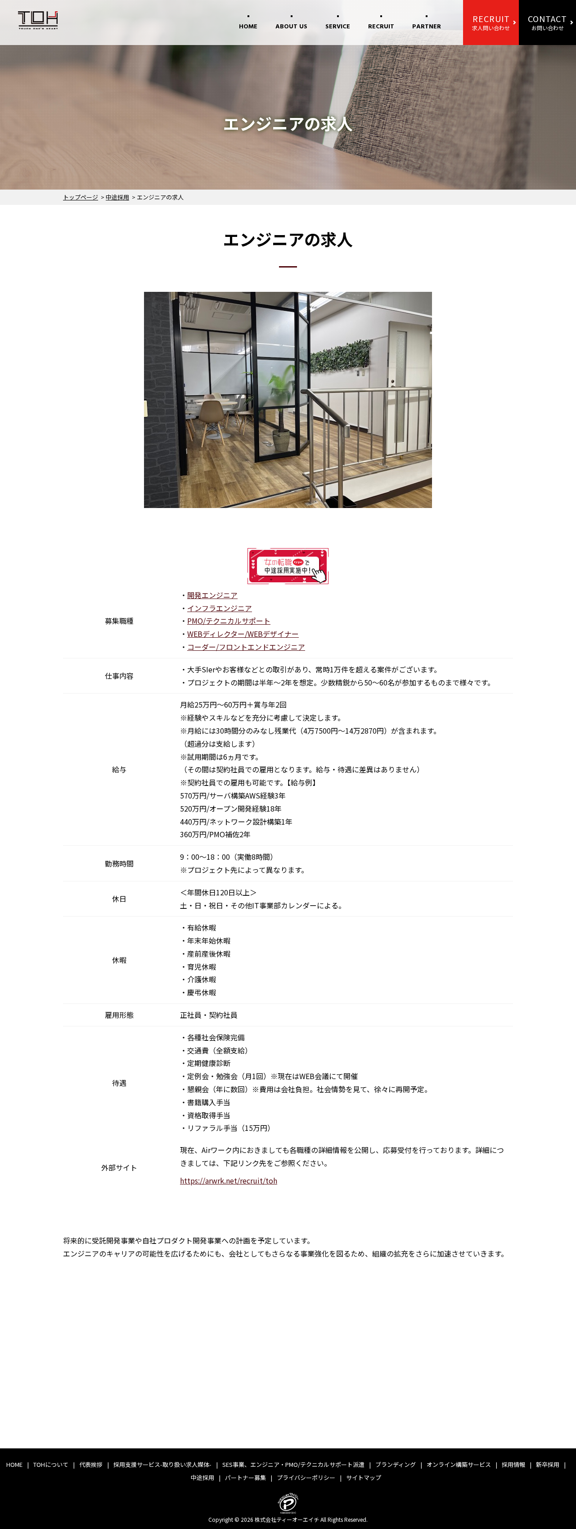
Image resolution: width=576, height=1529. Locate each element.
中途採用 (117, 197)
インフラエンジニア (219, 608)
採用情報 (513, 1464)
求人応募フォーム (425, 1410)
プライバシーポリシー (306, 1477)
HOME (248, 27)
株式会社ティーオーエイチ (287, 1519)
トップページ (80, 197)
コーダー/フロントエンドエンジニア (246, 646)
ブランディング (395, 1464)
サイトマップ (363, 1477)
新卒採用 (547, 1464)
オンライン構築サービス (459, 1464)
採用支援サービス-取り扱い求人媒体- (162, 1464)
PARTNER (426, 27)
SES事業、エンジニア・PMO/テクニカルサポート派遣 (293, 1464)
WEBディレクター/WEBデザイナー (243, 633)
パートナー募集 (245, 1477)
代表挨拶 (91, 1464)
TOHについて (50, 1464)
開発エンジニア (212, 595)
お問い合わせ (547, 22)
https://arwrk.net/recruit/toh (228, 1180)
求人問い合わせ (491, 22)
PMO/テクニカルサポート (228, 620)
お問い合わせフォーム (305, 1410)
